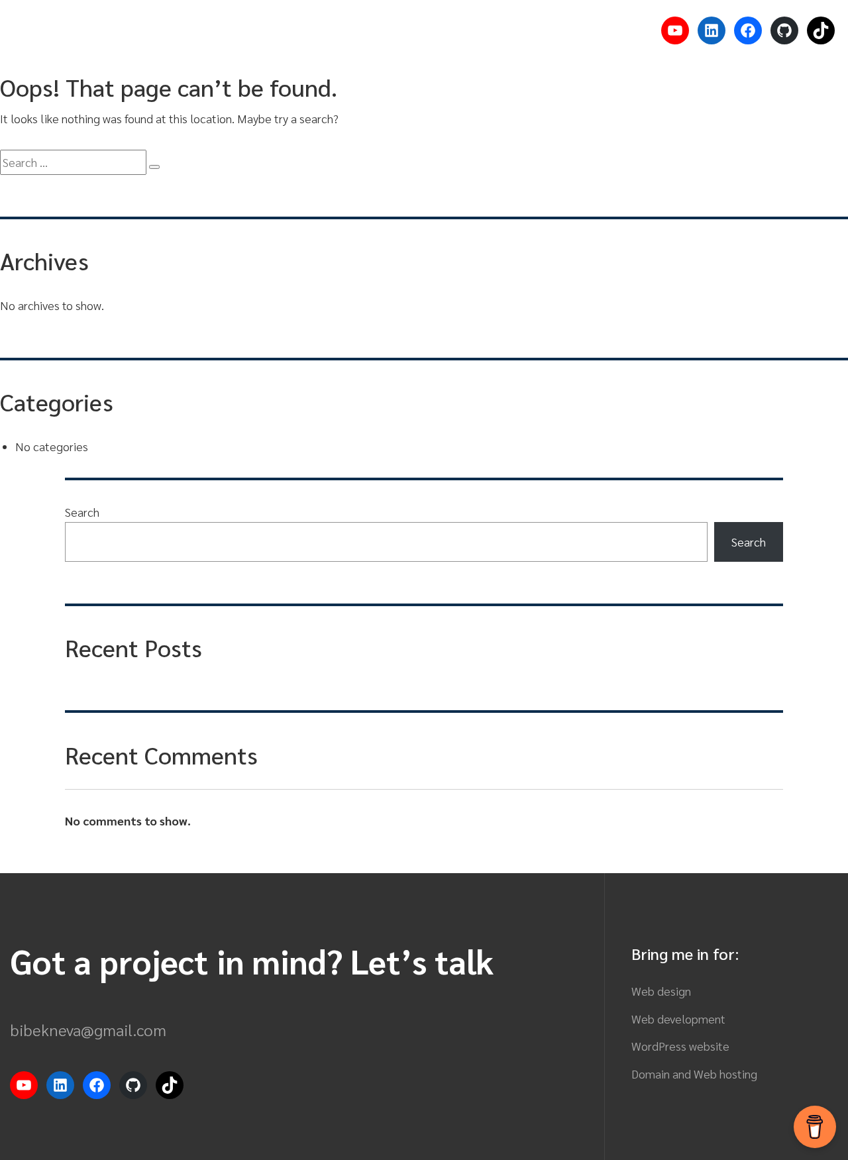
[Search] (154, 167)
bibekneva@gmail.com (88, 1029)
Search (82, 511)
